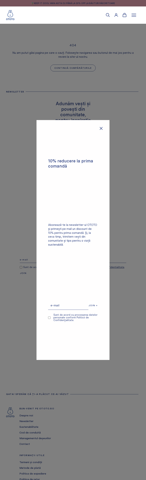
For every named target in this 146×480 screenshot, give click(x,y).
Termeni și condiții (30, 462)
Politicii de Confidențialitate (71, 319)
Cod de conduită (30, 432)
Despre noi (26, 415)
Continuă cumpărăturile (73, 68)
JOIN (23, 273)
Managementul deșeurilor (35, 438)
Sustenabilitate (28, 426)
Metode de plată (30, 467)
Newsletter (26, 421)
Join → (93, 305)
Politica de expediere (32, 473)
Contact (24, 443)
